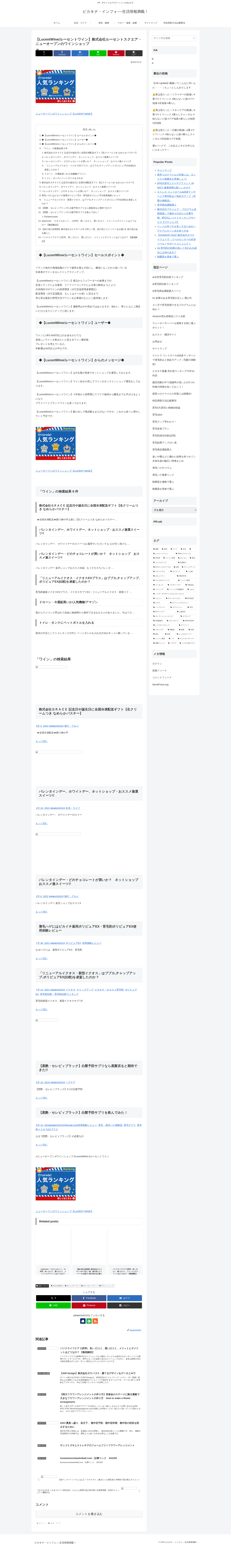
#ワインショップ (107, 1286)
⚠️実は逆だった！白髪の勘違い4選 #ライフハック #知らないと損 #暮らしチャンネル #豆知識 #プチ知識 (173, 134)
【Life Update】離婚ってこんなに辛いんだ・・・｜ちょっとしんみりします (174, 85)
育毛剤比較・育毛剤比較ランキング (59, 994)
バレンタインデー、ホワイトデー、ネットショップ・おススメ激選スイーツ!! (81, 157)
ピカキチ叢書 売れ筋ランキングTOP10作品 (173, 373)
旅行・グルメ (71, 726)
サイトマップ (164, 170)
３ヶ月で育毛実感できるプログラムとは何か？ (174, 307)
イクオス (70, 989)
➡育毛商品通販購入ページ (166, 291)
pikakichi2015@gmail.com (64, 1125)
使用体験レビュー (91, 943)
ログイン (157, 663)
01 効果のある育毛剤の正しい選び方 (172, 298)
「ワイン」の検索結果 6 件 (55, 148)
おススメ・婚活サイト (164, 334)
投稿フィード (159, 670)
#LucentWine (58, 1286)
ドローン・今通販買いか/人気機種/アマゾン (65, 174)
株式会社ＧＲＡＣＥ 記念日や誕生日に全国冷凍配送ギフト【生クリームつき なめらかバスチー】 (90, 152)
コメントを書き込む (89, 1514)
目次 (85, 129)
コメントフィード (162, 677)
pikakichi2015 (56, 726)
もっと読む (42, 741)
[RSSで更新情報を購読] (95, 1321)
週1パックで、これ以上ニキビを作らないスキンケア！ (173, 147)
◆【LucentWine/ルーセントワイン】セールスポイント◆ (69, 135)
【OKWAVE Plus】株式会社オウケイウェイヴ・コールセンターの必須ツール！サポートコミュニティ (176, 239)
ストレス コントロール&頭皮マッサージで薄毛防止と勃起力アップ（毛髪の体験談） (176, 196)
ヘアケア (70, 1082)
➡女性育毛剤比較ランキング (167, 277)
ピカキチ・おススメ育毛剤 (109, 989)
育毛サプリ (130, 1125)
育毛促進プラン (160, 428)
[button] (134, 53)
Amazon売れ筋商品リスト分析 (168, 316)
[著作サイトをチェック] (83, 1321)
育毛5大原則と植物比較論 (166, 407)
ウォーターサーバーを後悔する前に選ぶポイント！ (174, 325)
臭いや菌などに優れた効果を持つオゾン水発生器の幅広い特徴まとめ (174, 458)
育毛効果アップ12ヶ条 (164, 442)
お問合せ (157, 341)
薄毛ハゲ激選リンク (163, 475)
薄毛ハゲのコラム (162, 468)
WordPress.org (160, 684)
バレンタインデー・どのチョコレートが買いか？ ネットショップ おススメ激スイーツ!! (87, 161)
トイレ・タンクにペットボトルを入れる (63, 178)
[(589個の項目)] (192, 549)
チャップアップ (85, 989)
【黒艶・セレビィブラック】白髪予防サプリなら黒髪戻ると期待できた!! (76, 208)
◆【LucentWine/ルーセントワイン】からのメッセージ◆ (69, 144)
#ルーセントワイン (90, 1286)
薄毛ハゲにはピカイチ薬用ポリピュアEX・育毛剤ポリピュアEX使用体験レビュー (81, 195)
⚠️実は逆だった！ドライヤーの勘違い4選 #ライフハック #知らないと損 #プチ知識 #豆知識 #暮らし (173, 98)
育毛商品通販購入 (166, 205)
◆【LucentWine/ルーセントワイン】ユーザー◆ (65, 139)
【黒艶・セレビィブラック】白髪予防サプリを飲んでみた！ (70, 212)
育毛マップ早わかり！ (164, 421)
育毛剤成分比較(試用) (164, 435)
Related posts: (51, 216)
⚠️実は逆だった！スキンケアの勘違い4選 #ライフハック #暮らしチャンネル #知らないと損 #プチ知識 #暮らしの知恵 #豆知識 (173, 116)
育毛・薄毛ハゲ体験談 (110, 1125)
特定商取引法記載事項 (164, 400)
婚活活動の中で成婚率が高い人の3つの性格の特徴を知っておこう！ (173, 384)
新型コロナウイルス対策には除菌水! (172, 393)
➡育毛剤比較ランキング (165, 284)
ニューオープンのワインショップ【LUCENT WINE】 (64, 113)
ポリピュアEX (73, 943)
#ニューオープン (73, 1286)
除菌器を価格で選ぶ (163, 482)
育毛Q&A (157, 414)
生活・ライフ (73, 808)
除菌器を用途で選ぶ (168, 256)
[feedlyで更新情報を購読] (89, 1321)
